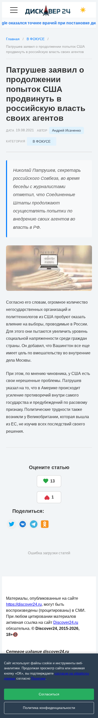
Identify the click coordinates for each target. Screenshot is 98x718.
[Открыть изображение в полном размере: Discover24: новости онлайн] (49, 268)
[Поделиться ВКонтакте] (23, 524)
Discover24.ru (65, 622)
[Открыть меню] (14, 10)
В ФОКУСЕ (42, 141)
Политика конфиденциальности (49, 708)
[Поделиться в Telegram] (34, 524)
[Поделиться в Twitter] (12, 524)
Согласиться (49, 694)
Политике (38, 678)
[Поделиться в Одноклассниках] (45, 524)
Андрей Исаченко (66, 130)
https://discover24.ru (24, 604)
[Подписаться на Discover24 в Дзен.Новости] (73, 518)
